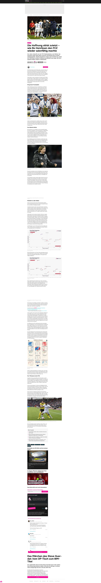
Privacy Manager (57, 581)
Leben (41, 2)
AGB (47, 581)
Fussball (42, 444)
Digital (46, 2)
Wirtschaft (35, 2)
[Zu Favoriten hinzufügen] (36, 62)
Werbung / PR (36, 581)
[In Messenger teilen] (30, 62)
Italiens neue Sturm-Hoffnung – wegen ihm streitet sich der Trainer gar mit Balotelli (38, 438)
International (31, 2)
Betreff (29, 502)
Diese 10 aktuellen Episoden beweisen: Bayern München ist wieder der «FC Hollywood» (37, 435)
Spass (43, 2)
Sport (38, 2)
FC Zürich (32, 444)
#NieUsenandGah (30, 308)
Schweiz (26, 2)
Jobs (40, 581)
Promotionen (60, 2)
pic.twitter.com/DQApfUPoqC (32, 309)
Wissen (49, 2)
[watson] (27, 1)
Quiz (53, 2)
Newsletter (31, 581)
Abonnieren (45, 491)
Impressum (44, 581)
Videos (56, 2)
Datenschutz (51, 581)
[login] (1, 582)
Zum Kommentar (32, 531)
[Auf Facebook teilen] (28, 62)
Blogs (51, 2)
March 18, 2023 (44, 310)
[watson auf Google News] (45, 62)
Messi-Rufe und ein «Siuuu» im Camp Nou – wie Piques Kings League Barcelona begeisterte (37, 440)
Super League (37, 444)
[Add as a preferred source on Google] (40, 62)
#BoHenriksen (35, 308)
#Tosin (39, 308)
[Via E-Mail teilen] (32, 62)
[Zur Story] (44, 566)
